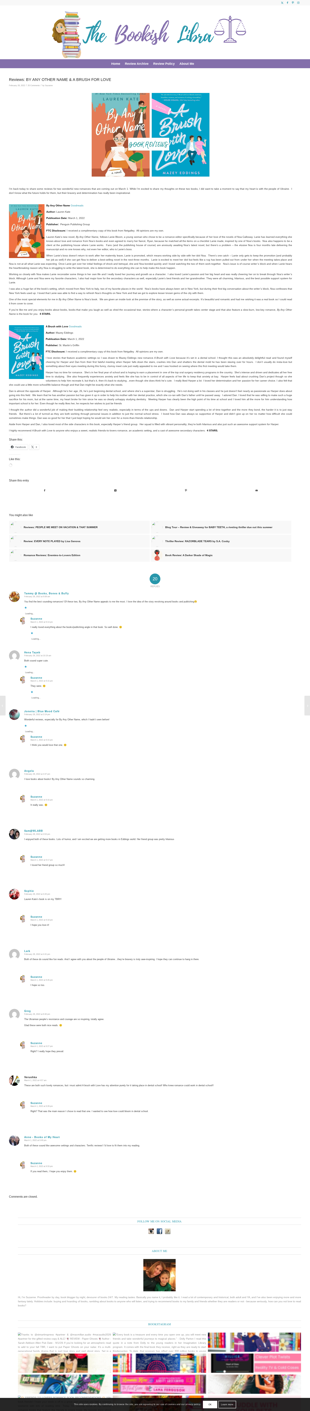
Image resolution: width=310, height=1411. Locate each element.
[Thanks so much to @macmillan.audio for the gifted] (254, 1363)
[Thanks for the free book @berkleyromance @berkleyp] (64, 1384)
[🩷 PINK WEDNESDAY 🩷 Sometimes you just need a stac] (159, 1384)
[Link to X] (282, 2)
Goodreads (77, 205)
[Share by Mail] (256, 490)
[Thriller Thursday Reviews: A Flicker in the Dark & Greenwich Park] (307, 705)
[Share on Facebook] (44, 490)
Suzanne (49, 85)
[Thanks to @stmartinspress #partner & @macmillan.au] (64, 1342)
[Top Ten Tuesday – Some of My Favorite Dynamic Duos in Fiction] (3, 705)
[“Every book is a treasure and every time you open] (159, 1342)
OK (210, 1404)
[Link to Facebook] (287, 2)
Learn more (227, 1404)
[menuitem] (116, 63)
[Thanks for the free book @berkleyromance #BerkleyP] (254, 1342)
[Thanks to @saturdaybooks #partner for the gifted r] (64, 1363)
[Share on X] (115, 490)
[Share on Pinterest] (186, 490)
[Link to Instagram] (298, 2)
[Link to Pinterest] (292, 2)
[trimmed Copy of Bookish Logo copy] (150, 32)
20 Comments (34, 85)
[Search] (198, 63)
